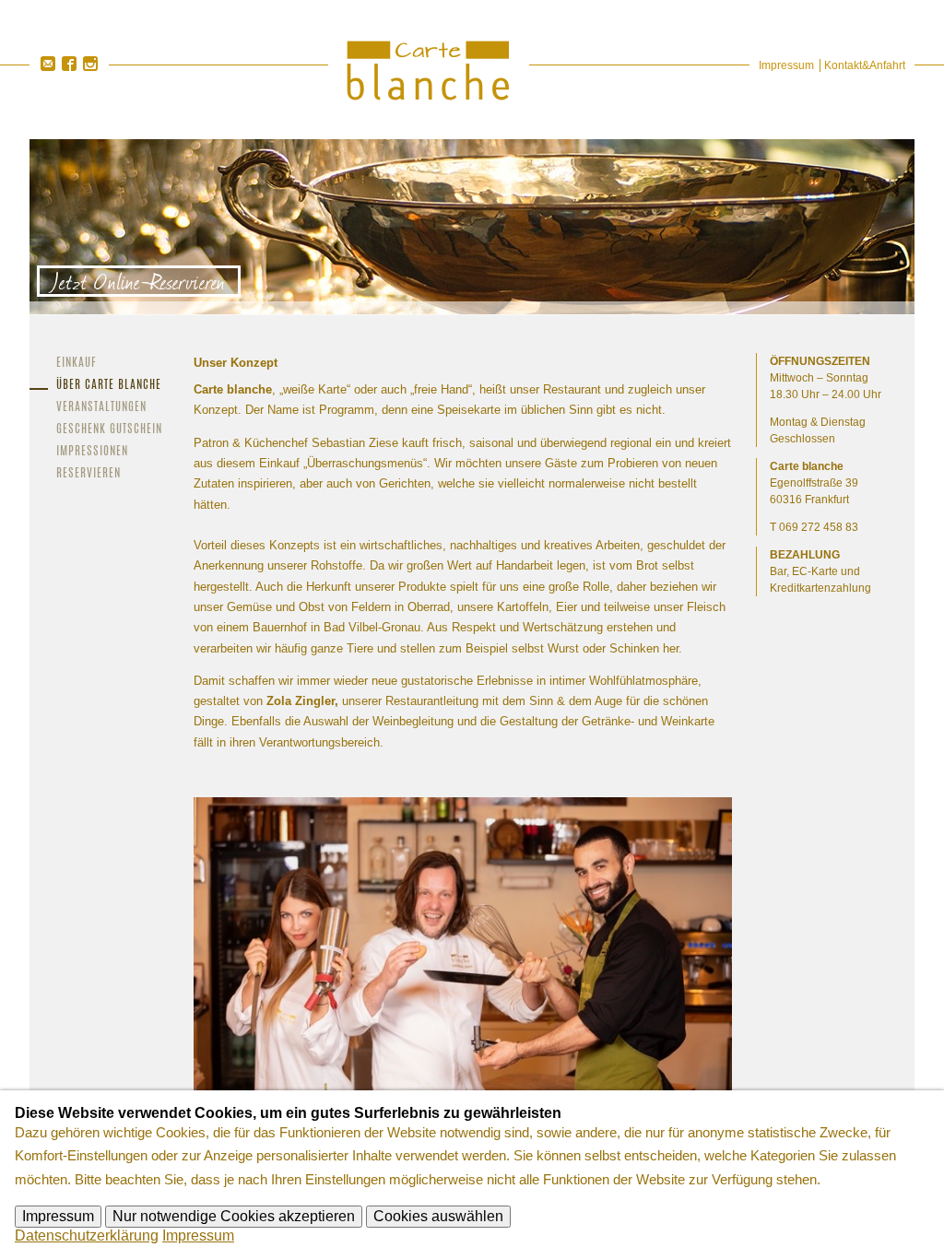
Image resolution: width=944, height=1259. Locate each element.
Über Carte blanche (108, 386)
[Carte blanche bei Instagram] (90, 63)
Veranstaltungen (101, 408)
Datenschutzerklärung (87, 1235)
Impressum (786, 65)
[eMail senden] (47, 63)
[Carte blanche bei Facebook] (68, 63)
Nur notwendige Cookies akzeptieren (233, 1216)
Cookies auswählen (438, 1216)
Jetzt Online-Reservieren (139, 281)
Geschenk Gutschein (109, 430)
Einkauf (76, 364)
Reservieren (88, 474)
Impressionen (92, 452)
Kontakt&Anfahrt (864, 65)
